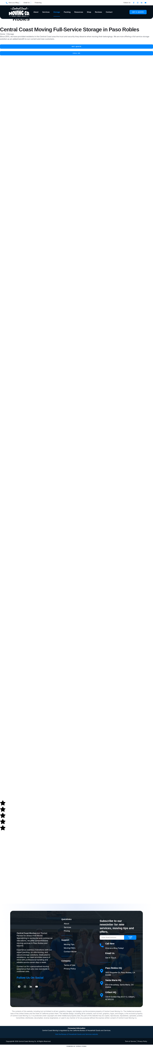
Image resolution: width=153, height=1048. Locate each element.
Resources (78, 12)
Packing (67, 12)
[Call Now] (102, 945)
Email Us (109, 953)
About (35, 12)
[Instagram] (137, 2)
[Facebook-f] (133, 2)
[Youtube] (145, 2)
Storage (56, 12)
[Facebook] (19, 986)
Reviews (98, 12)
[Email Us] (102, 955)
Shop (89, 12)
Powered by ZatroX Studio (76, 1046)
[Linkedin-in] (141, 2)
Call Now (109, 943)
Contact (109, 12)
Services (46, 12)
